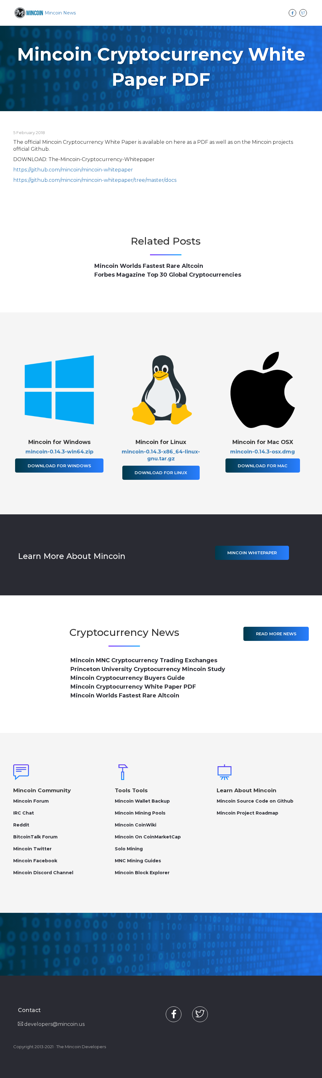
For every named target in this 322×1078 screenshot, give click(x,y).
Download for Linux (161, 472)
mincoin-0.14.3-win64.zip (59, 452)
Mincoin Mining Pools (140, 813)
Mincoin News (60, 13)
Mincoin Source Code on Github (255, 801)
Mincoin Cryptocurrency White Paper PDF (133, 686)
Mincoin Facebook (35, 861)
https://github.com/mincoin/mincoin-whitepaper (73, 170)
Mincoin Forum (31, 801)
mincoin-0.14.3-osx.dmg (262, 452)
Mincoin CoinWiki (135, 825)
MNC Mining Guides (138, 861)
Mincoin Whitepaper (252, 552)
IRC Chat (23, 813)
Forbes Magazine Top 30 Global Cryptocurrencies (167, 274)
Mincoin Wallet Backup (142, 801)
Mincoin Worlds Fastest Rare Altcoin (148, 266)
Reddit (21, 825)
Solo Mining (129, 849)
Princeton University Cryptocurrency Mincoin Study (147, 669)
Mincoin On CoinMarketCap (148, 837)
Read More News (276, 633)
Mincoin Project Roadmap (247, 813)
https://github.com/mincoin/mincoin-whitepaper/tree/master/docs (94, 180)
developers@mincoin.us (54, 1024)
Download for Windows (59, 465)
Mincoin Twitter (32, 849)
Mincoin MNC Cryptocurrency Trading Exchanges (143, 660)
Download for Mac (262, 465)
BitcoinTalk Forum (35, 837)
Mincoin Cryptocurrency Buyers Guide (127, 677)
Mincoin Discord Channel (43, 872)
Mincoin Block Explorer (142, 872)
